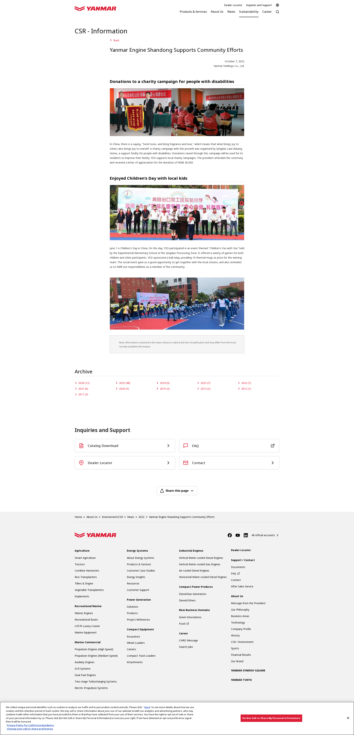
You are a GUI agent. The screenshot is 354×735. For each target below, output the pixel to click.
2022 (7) (246, 383)
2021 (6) (83, 388)
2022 (141, 517)
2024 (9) (165, 383)
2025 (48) (124, 383)
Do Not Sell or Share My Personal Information (271, 718)
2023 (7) (205, 383)
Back (116, 40)
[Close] (348, 718)
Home (78, 517)
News (130, 517)
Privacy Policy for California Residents (30, 725)
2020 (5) (124, 388)
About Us (92, 517)
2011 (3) (83, 394)
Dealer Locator (233, 5)
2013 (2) (205, 388)
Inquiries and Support (259, 5)
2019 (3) (165, 388)
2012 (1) (246, 388)
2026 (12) (84, 383)
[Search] (277, 13)
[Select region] (277, 5)
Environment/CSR (112, 517)
